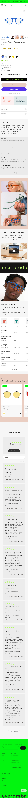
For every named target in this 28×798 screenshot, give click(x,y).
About (3, 776)
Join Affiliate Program (6, 773)
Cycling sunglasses (15, 762)
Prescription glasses (15, 758)
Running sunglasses (15, 760)
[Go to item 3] (13, 37)
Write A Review (14, 450)
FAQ (2, 780)
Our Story (3, 758)
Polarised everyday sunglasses (17, 765)
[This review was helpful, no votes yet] (18, 479)
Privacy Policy (4, 785)
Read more (17, 533)
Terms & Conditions (5, 783)
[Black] (4, 413)
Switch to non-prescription (14, 74)
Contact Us (4, 778)
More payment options (14, 93)
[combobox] (20, 461)
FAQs (3, 760)
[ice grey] (26, 412)
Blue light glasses (14, 755)
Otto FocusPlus (6, 406)
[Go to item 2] (8, 37)
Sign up (23, 747)
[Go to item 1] (3, 37)
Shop (3, 755)
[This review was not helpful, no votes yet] (21, 479)
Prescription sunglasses (16, 767)
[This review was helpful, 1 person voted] (18, 689)
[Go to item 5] (22, 37)
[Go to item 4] (17, 37)
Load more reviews (14, 731)
